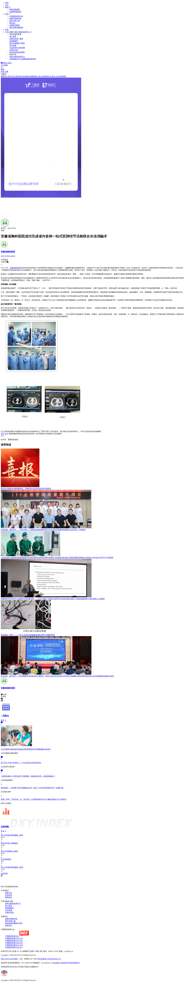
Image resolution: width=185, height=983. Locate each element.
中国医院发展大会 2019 (14, 943)
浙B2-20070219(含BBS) (10, 959)
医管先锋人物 (14, 21)
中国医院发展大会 (16, 16)
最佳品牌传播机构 (16, 27)
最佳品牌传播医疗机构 (13, 923)
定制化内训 (9, 912)
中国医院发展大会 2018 (14, 945)
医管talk (12, 23)
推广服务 (8, 906)
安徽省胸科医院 (16, 268)
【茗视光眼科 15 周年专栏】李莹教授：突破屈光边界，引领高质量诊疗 (28, 776)
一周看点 (5, 716)
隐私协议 (8, 897)
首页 (7, 3)
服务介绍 (8, 893)
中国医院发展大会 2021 (14, 940)
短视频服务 (9, 908)
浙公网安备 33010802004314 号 (49, 959)
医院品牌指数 (14, 9)
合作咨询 (8, 895)
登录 (2, 71)
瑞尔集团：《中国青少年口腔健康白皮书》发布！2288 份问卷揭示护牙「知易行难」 (33, 788)
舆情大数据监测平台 (13, 903)
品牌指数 (5, 827)
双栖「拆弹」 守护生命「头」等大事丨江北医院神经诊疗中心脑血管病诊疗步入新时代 (33, 799)
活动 (7, 14)
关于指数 (4, 65)
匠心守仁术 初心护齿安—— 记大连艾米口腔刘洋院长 (21, 763)
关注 (7, 5)
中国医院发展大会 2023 (14, 938)
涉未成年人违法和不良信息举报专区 (66, 963)
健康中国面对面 (15, 18)
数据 (7, 7)
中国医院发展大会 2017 (14, 947)
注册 (6, 71)
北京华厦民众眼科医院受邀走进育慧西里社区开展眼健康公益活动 (26, 749)
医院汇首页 (7, 63)
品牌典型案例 (14, 25)
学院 (7, 30)
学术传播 (8, 910)
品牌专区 (8, 925)
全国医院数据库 (15, 12)
